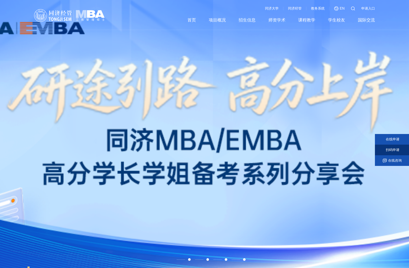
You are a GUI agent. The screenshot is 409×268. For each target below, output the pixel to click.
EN (342, 8)
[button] (168, 259)
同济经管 (295, 8)
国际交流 (366, 20)
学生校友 (336, 20)
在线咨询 (395, 160)
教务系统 (318, 8)
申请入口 (368, 8)
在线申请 (392, 139)
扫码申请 (392, 150)
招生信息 (247, 20)
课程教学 (306, 20)
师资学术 (276, 20)
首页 (191, 20)
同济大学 (272, 8)
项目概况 (217, 20)
